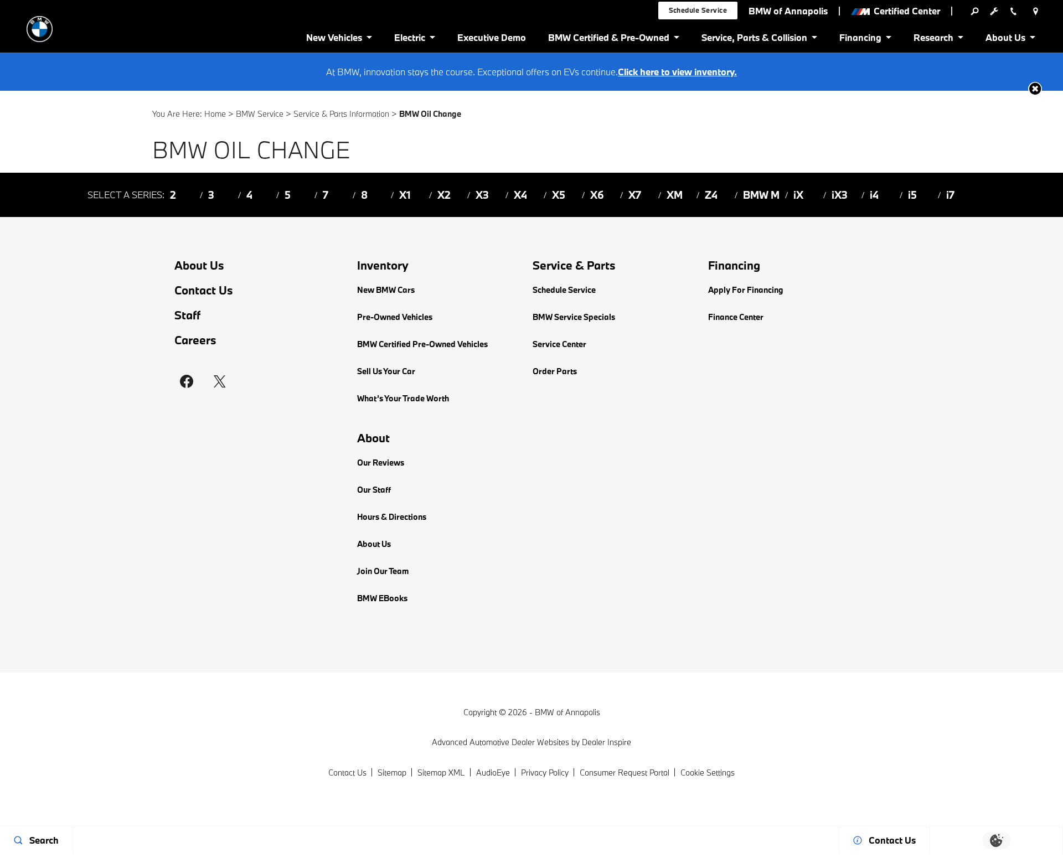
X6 (597, 195)
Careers (195, 340)
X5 (558, 195)
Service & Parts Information (341, 113)
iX (798, 195)
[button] (1035, 89)
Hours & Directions (391, 517)
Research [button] (933, 40)
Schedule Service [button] (698, 10)
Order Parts (555, 371)
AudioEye (493, 772)
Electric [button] (409, 40)
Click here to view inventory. (677, 72)
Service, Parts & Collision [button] (754, 40)
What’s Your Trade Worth (403, 398)
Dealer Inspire (606, 742)
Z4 (711, 195)
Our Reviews (380, 462)
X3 (482, 195)
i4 (874, 195)
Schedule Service (564, 290)
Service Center (559, 344)
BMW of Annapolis (567, 712)
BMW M (761, 195)
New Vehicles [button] (334, 40)
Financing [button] (860, 40)
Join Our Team (383, 571)
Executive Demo (491, 37)
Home (215, 113)
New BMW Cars (386, 290)
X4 (520, 195)
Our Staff (374, 489)
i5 (912, 195)
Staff (187, 315)
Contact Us (203, 290)
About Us (199, 265)
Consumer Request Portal (624, 772)
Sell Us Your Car (386, 371)
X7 (634, 195)
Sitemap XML (441, 772)
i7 (950, 195)
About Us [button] (1005, 40)
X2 (444, 195)
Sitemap (392, 772)
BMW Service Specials (574, 317)
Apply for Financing (745, 290)
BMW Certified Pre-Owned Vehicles (422, 344)
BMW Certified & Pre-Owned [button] (608, 40)
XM (675, 195)
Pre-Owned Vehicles (394, 317)
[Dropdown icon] (974, 11)
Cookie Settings (707, 772)
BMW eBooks (382, 598)
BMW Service (259, 113)
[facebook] (186, 381)
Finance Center (735, 317)
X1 (405, 195)
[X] (220, 381)
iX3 (840, 195)
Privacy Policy (545, 772)
